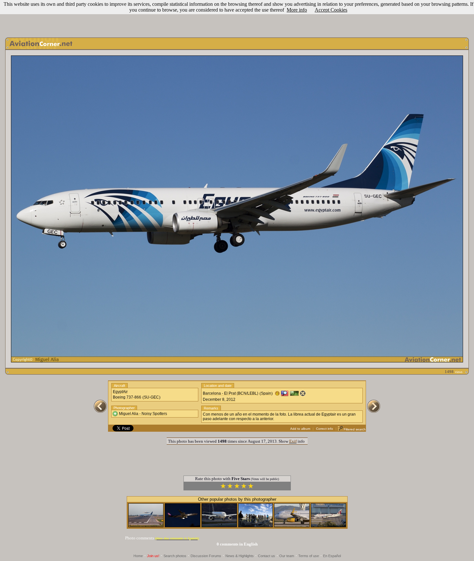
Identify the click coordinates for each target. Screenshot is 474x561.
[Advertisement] (237, 17)
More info (297, 10)
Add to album (300, 428)
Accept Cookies (331, 10)
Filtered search (355, 429)
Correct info (324, 428)
